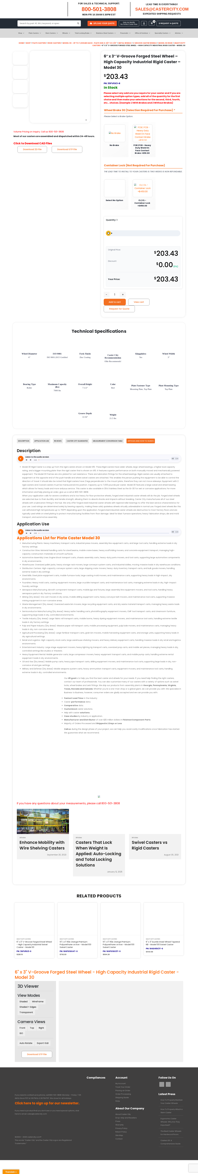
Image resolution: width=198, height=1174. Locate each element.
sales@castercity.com (37, 1114)
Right (41, 1027)
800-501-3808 (99, 9)
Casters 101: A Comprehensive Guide (170, 1142)
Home (21, 43)
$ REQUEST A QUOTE (168, 23)
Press (117, 1121)
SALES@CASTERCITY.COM (162, 9)
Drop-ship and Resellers (126, 1117)
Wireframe (38, 1001)
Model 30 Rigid (165, 43)
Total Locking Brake (82, 33)
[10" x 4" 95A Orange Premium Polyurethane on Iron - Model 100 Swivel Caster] (77, 919)
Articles (178, 33)
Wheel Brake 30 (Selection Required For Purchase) (139, 110)
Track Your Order (122, 1087)
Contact (118, 1139)
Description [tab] (23, 441)
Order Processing (123, 1094)
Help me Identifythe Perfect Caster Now (129, 23)
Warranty (119, 1125)
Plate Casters (34, 33)
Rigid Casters (54, 43)
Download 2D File (32, 149)
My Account (120, 1083)
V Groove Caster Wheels (145, 43)
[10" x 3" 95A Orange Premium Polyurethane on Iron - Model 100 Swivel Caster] (120, 919)
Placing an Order (122, 1090)
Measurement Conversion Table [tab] (108, 441)
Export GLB (42, 1043)
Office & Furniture (141, 33)
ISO (21, 1033)
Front (22, 1027)
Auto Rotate (26, 1043)
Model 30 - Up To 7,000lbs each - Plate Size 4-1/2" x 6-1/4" (90, 43)
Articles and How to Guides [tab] (141, 441)
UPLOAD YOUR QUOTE (103, 23)
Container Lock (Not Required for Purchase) (134, 165)
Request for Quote (119, 308)
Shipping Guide (122, 1097)
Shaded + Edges (28, 1007)
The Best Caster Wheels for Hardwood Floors (171, 1133)
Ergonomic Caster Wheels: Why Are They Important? (170, 1121)
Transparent (26, 1012)
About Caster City (123, 1114)
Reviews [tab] (58, 441)
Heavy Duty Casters (24, 939)
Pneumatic (124, 33)
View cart (139, 302)
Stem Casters (51, 33)
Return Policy (121, 1132)
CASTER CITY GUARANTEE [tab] (77, 441)
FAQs (117, 1101)
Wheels (65, 33)
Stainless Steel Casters (105, 33)
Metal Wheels (124, 43)
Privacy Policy (121, 1128)
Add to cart (115, 302)
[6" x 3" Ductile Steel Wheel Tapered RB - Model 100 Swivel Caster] (164, 919)
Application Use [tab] (41, 441)
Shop (20, 33)
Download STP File (67, 149)
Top (32, 1027)
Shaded (23, 1001)
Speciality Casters (161, 33)
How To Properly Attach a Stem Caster (172, 1111)
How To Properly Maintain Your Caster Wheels (172, 1101)
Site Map (119, 1135)
